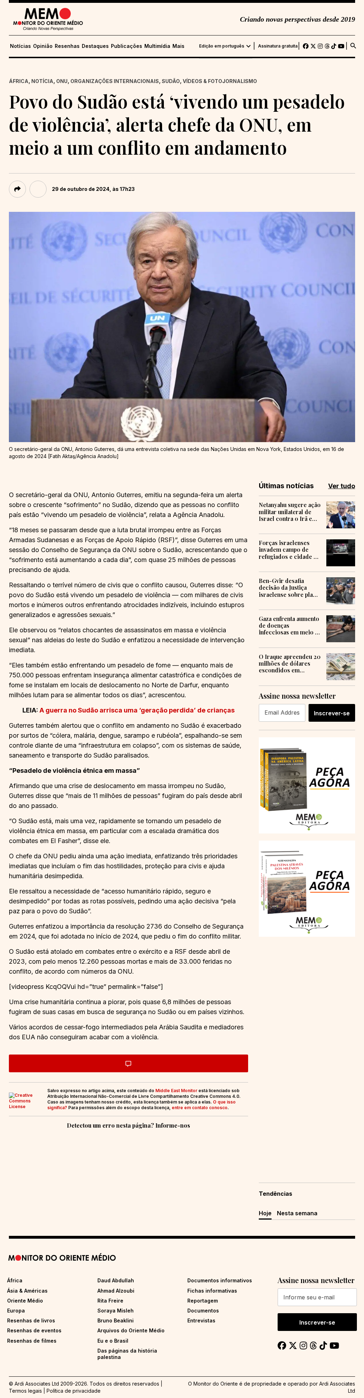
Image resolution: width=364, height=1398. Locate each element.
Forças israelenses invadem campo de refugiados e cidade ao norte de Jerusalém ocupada (289, 549)
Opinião (43, 46)
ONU (62, 81)
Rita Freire (110, 1301)
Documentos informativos (219, 1280)
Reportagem (202, 1301)
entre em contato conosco (200, 1107)
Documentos (203, 1311)
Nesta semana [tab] (297, 1213)
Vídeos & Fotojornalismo (220, 81)
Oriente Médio (25, 1301)
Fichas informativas (212, 1291)
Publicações (126, 46)
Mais (178, 46)
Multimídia (157, 46)
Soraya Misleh (115, 1311)
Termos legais (25, 1391)
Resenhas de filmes (32, 1341)
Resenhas (67, 46)
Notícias (20, 46)
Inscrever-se (332, 713)
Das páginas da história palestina (127, 1354)
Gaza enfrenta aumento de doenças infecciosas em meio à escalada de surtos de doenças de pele (289, 625)
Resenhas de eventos (34, 1330)
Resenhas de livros (31, 1320)
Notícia (42, 81)
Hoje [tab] (265, 1213)
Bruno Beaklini (115, 1320)
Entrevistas (201, 1320)
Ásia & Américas (27, 1291)
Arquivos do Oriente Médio (131, 1330)
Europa (16, 1311)
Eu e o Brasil (112, 1341)
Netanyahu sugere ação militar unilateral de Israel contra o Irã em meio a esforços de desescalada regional (290, 511)
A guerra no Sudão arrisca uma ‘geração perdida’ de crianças (136, 710)
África (18, 81)
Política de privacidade (74, 1391)
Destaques (95, 46)
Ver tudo (341, 486)
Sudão (171, 81)
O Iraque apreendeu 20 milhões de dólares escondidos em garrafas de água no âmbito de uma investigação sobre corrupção (290, 663)
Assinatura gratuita (278, 46)
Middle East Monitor (176, 1090)
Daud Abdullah (115, 1280)
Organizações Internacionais (114, 81)
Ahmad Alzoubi (115, 1291)
